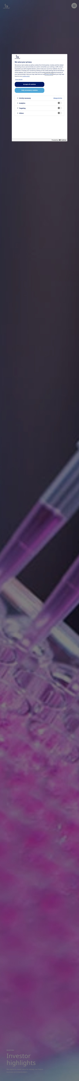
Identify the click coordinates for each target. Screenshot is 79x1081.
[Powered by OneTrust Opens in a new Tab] (59, 140)
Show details (18, 79)
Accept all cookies (29, 84)
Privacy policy (49, 74)
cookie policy (26, 76)
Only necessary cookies (29, 90)
